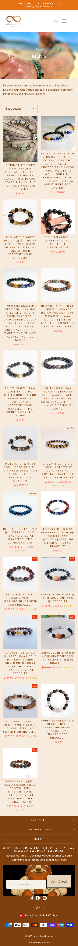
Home (38, 49)
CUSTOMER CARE (38, 829)
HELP (38, 839)
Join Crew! (59, 881)
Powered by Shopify (39, 942)
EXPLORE (38, 820)
